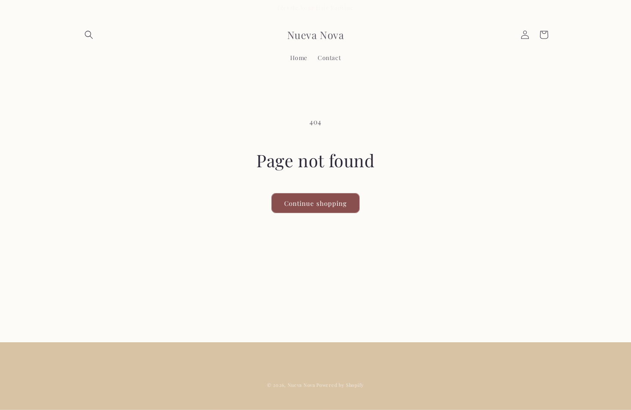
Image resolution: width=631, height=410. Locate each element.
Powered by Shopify (340, 385)
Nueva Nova (301, 385)
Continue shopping (315, 203)
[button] (88, 34)
